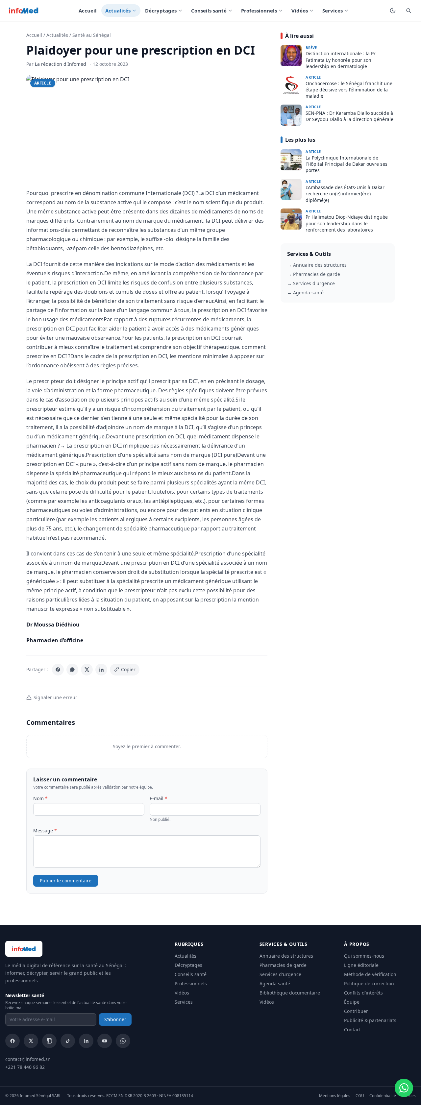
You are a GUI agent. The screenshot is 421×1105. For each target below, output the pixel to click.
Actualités (118, 10)
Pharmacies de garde (283, 965)
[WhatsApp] (72, 669)
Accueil (88, 10)
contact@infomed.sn (28, 1059)
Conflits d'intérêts (363, 993)
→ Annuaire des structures (317, 265)
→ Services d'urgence (311, 283)
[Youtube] (104, 1041)
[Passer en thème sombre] (392, 10)
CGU (360, 1095)
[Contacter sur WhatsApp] (404, 1088)
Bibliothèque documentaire (290, 993)
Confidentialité (382, 1095)
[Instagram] (49, 1041)
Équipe (351, 1002)
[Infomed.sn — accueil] (23, 10)
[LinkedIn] (101, 669)
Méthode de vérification (370, 974)
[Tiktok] (68, 1041)
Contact (352, 1029)
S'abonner (115, 1019)
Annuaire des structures (286, 956)
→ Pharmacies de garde (313, 274)
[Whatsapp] (123, 1041)
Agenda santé (275, 983)
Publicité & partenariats (370, 1020)
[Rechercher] (408, 10)
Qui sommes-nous (364, 956)
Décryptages (161, 10)
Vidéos (299, 10)
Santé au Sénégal (91, 35)
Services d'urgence (280, 974)
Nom (40, 798)
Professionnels (259, 10)
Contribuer (356, 1011)
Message (45, 830)
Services (332, 10)
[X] (87, 669)
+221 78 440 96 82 (25, 1067)
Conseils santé (209, 10)
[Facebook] (58, 669)
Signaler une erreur (55, 697)
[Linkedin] (86, 1041)
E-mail (158, 798)
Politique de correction (369, 983)
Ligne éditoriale (361, 965)
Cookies (408, 1095)
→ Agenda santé (305, 292)
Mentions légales (334, 1095)
